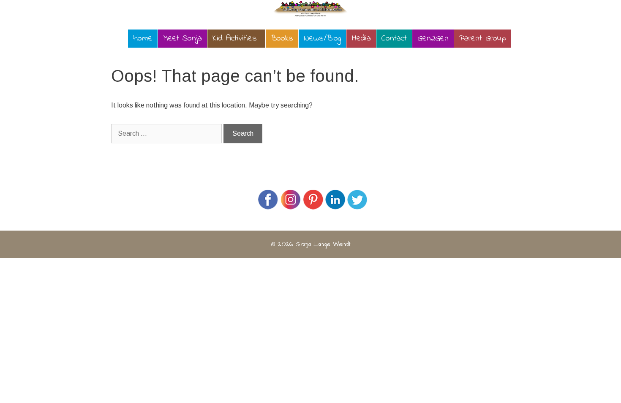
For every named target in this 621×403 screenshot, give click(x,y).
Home (143, 38)
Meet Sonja (182, 38)
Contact (394, 38)
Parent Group (482, 38)
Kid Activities (234, 38)
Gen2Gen (433, 38)
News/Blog (322, 38)
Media (361, 38)
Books (282, 38)
